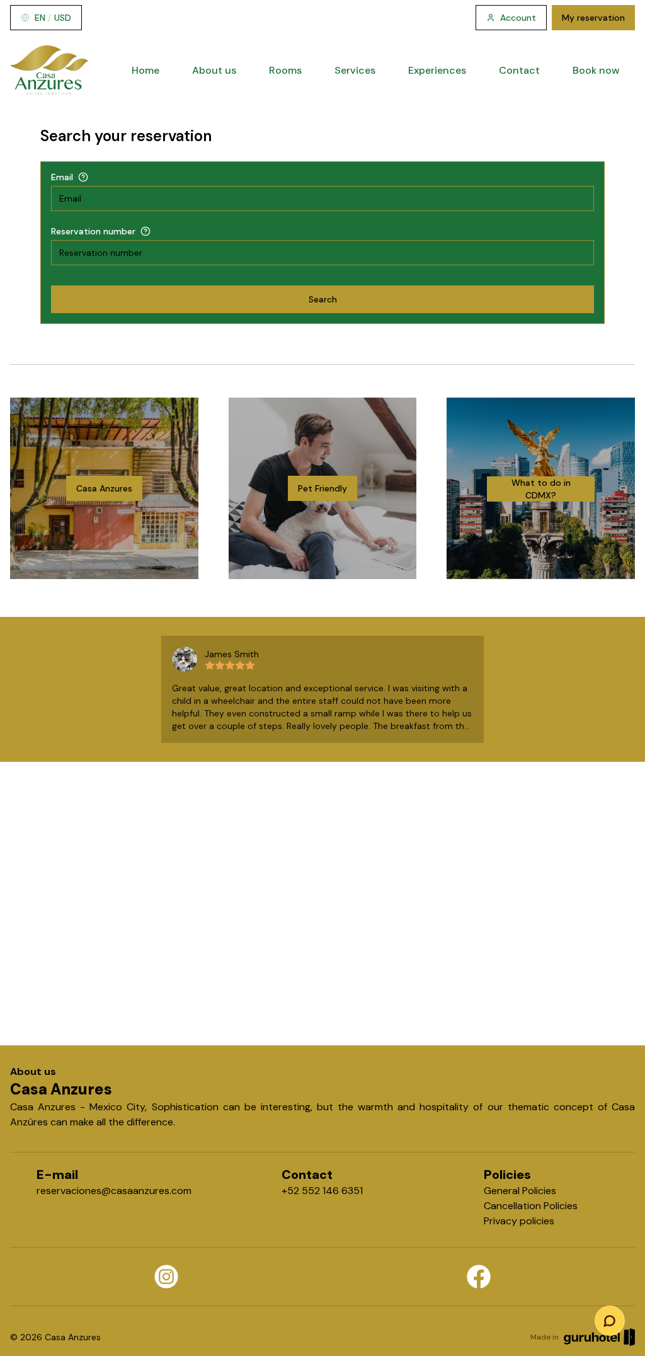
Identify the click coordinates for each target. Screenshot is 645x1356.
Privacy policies (519, 1220)
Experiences (437, 70)
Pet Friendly (322, 488)
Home (145, 70)
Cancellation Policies (531, 1205)
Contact (519, 70)
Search (323, 299)
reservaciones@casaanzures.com (114, 1190)
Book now (596, 70)
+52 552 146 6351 (322, 1190)
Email (62, 177)
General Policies (520, 1190)
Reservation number (93, 231)
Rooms (285, 70)
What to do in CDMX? (541, 489)
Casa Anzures (104, 488)
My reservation (593, 17)
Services (354, 70)
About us (214, 70)
